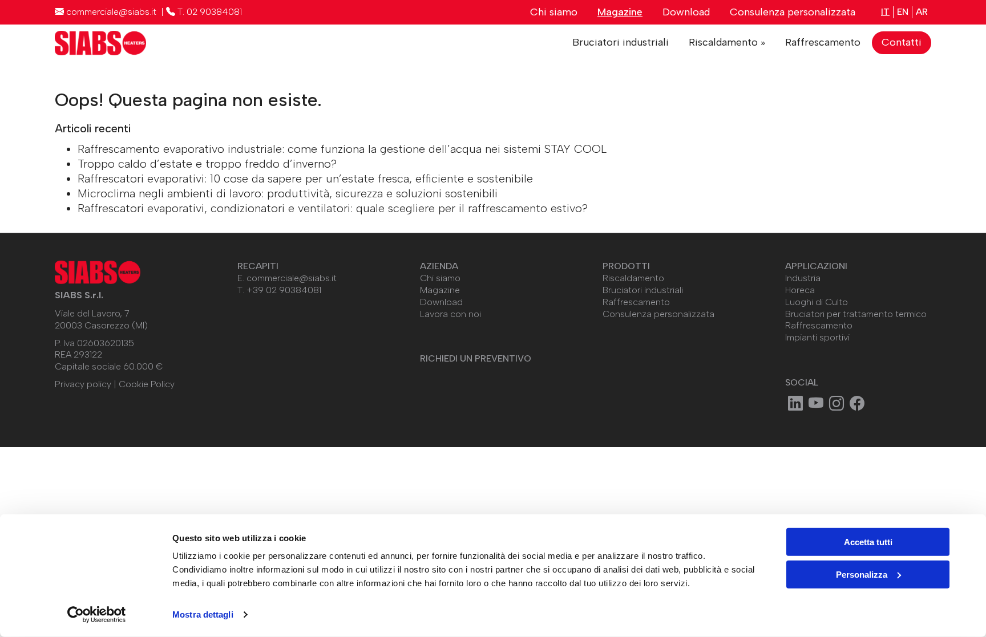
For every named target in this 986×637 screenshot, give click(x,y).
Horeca (800, 290)
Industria (803, 278)
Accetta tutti (868, 542)
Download (686, 12)
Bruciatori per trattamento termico (856, 314)
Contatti (902, 42)
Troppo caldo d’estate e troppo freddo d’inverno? (207, 164)
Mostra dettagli (202, 614)
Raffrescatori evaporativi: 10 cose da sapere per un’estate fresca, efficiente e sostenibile (305, 178)
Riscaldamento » (727, 42)
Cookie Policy (147, 384)
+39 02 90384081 (283, 290)
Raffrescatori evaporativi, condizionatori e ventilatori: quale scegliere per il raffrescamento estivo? (333, 208)
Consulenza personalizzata (792, 12)
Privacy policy (83, 384)
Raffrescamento (822, 42)
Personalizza (861, 574)
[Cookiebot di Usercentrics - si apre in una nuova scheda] (97, 614)
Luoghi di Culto (816, 302)
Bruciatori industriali (620, 42)
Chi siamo (553, 12)
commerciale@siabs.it (291, 278)
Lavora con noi (450, 314)
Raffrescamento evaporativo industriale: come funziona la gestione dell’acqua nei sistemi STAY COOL (342, 149)
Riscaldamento (633, 278)
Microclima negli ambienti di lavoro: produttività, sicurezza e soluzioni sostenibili (288, 193)
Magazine (619, 12)
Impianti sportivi (817, 337)
